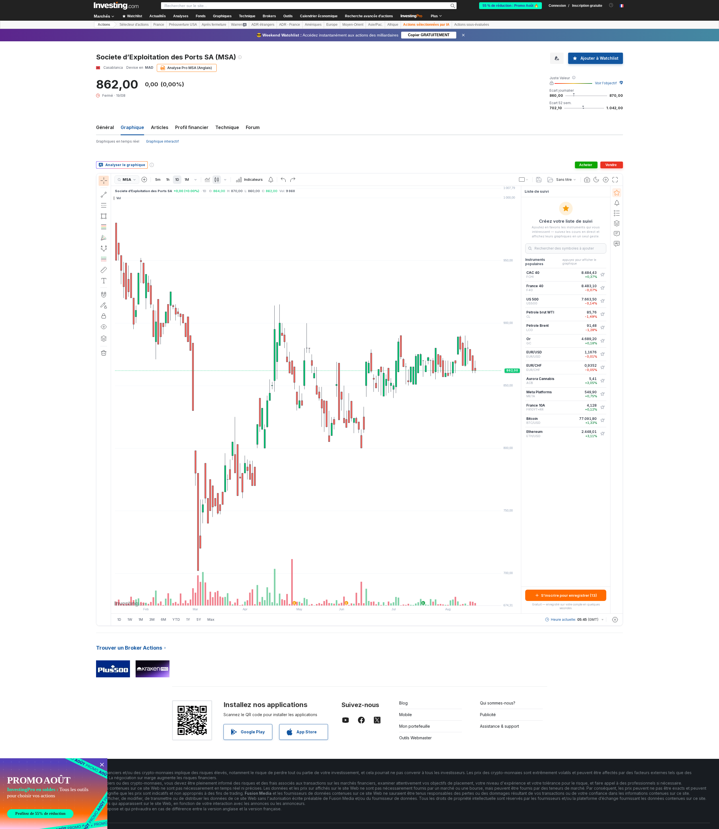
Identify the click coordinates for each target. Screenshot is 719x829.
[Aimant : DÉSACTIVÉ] (104, 294)
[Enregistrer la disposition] (539, 179)
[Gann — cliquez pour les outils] (104, 238)
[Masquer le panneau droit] (519, 400)
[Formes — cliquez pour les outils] (104, 216)
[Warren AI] (616, 243)
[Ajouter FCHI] (602, 275)
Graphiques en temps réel (117, 141)
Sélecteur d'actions (134, 25)
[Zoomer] (308, 598)
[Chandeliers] (216, 179)
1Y (188, 619)
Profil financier (191, 127)
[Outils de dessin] (112, 399)
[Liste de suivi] (616, 192)
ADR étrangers (262, 25)
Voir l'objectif (606, 83)
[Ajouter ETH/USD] (602, 434)
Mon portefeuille (414, 726)
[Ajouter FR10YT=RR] (602, 407)
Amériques (313, 25)
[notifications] (611, 5)
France (158, 25)
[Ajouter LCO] (602, 328)
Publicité (488, 714)
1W (129, 619)
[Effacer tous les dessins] (104, 353)
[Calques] (104, 338)
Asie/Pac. (375, 25)
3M (152, 619)
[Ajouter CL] (602, 314)
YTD (176, 619)
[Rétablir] (292, 179)
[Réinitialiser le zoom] (331, 598)
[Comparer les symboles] (144, 179)
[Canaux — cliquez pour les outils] (104, 205)
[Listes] (616, 213)
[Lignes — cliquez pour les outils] (104, 195)
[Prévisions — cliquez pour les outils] (104, 259)
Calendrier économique (319, 16)
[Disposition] (523, 179)
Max (210, 619)
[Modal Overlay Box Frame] (53, 793)
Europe (332, 25)
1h (168, 179)
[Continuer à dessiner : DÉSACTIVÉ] (104, 305)
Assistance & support (499, 726)
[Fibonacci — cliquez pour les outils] (104, 227)
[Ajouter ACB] (602, 381)
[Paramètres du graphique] (605, 179)
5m (157, 179)
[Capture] (587, 179)
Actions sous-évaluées (471, 25)
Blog (403, 703)
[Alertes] (616, 202)
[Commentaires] (616, 233)
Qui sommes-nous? (497, 703)
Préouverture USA (183, 25)
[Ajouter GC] (602, 341)
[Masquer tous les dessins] (104, 327)
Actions (104, 25)
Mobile (405, 714)
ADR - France (289, 25)
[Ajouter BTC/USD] (602, 420)
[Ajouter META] (602, 394)
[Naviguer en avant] (323, 598)
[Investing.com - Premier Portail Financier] (116, 6)
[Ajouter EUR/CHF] (602, 367)
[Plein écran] (615, 179)
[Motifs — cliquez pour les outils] (104, 248)
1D (177, 179)
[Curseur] (104, 181)
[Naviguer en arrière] (316, 598)
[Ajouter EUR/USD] (602, 354)
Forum (253, 127)
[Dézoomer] (301, 598)
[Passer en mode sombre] (596, 179)
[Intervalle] (195, 179)
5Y (198, 619)
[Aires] (207, 179)
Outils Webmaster (415, 737)
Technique (227, 127)
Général (105, 127)
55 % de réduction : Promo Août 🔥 (510, 6)
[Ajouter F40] (602, 288)
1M (186, 179)
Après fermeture (214, 25)
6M (163, 619)
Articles (159, 127)
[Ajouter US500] (602, 301)
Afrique (392, 25)
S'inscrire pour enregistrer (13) (569, 595)
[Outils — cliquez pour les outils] (104, 270)
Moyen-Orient (352, 25)
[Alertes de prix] (270, 179)
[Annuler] (283, 179)
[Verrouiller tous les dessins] (104, 316)
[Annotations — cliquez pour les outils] (104, 281)
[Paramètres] (615, 619)
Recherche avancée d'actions (369, 16)
